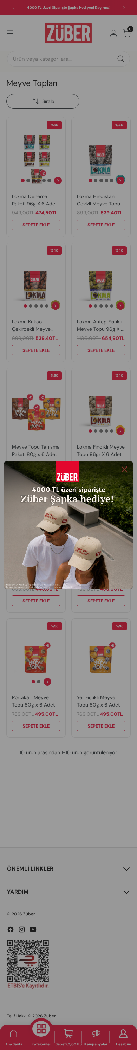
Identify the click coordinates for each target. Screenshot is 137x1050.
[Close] (124, 469)
